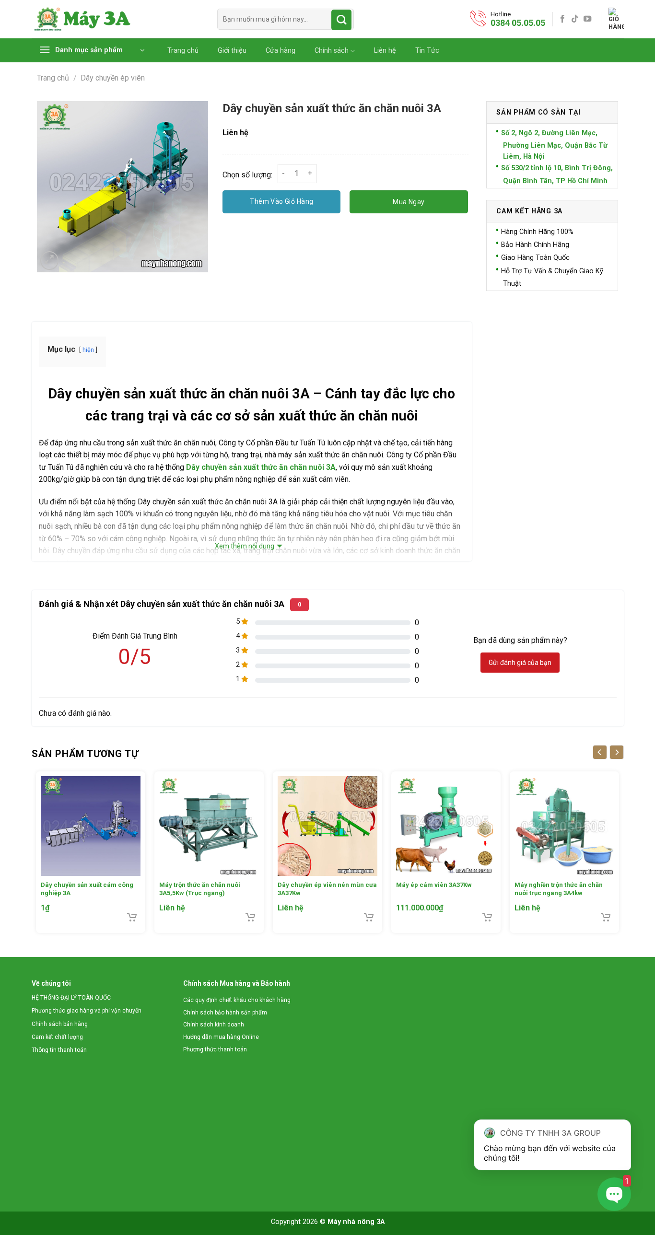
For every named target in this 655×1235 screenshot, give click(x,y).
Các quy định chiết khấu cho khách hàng (237, 1000)
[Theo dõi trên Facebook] (562, 19)
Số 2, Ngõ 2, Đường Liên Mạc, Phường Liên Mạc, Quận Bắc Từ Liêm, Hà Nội (554, 145)
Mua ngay (408, 202)
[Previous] (600, 752)
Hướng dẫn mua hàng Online (221, 1037)
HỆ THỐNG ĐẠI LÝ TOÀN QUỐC (71, 997)
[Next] (616, 752)
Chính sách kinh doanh (213, 1024)
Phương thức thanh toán (215, 1049)
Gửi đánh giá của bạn (520, 662)
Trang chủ (183, 51)
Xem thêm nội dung (244, 546)
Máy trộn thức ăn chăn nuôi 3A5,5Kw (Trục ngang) (199, 889)
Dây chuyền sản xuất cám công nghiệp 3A (87, 889)
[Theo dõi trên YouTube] (587, 19)
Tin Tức (427, 51)
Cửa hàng (280, 51)
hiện (88, 349)
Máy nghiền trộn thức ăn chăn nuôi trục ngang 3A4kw (559, 889)
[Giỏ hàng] (616, 19)
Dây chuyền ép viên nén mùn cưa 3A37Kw (327, 889)
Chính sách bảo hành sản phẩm (225, 1012)
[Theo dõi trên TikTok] (575, 19)
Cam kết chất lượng (57, 1037)
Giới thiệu (232, 51)
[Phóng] (49, 260)
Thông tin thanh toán (59, 1050)
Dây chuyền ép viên (113, 77)
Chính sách (332, 51)
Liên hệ (385, 51)
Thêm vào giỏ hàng (281, 201)
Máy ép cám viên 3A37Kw (434, 884)
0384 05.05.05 (518, 23)
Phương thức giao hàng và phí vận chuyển (86, 1010)
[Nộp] (341, 20)
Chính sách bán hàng (60, 1024)
